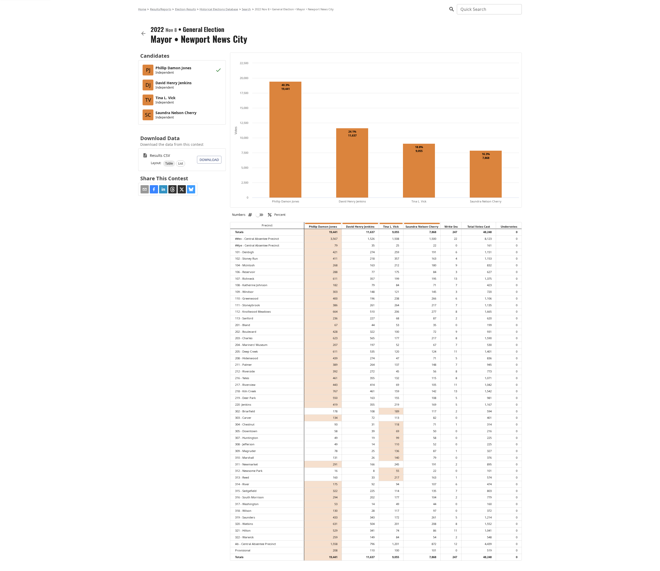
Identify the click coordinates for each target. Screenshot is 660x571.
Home (142, 9)
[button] (169, 163)
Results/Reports (160, 9)
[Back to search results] (143, 33)
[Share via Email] (145, 189)
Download (209, 159)
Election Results (185, 9)
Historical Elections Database (219, 9)
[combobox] (488, 9)
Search (246, 9)
